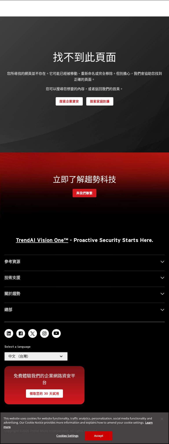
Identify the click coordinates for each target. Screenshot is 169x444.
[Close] (162, 419)
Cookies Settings (67, 436)
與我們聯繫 (84, 193)
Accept (98, 436)
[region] (84, 428)
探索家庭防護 (100, 101)
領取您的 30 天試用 (44, 393)
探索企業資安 (69, 101)
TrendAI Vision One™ (42, 240)
